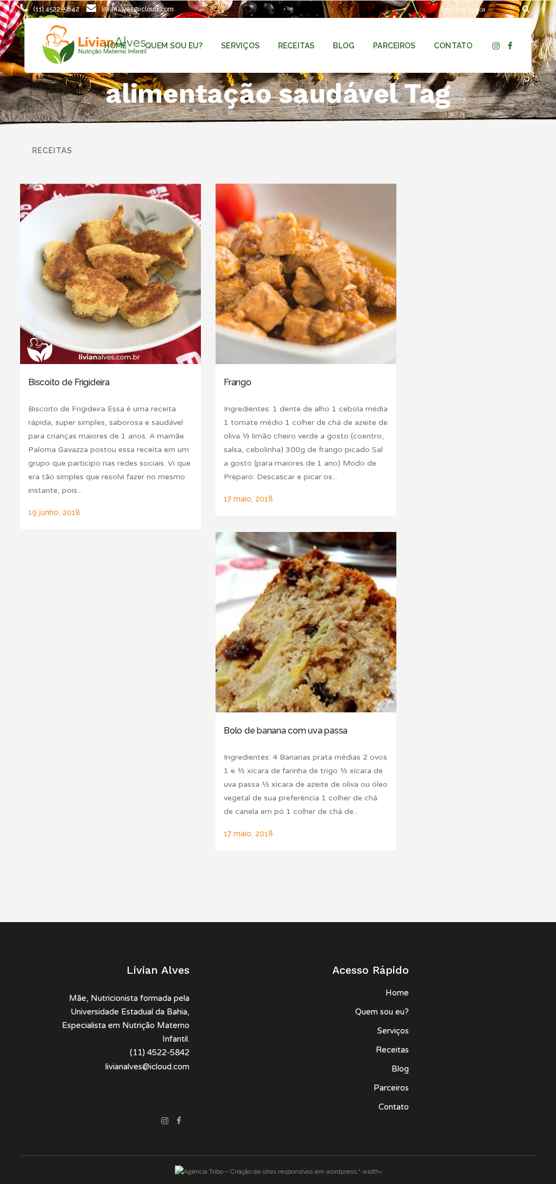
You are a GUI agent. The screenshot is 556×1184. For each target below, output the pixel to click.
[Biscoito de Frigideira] (110, 274)
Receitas (392, 1050)
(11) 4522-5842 (56, 9)
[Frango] (306, 274)
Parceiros (391, 1088)
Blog (400, 1069)
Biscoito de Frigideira (69, 382)
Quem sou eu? (382, 1012)
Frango (237, 382)
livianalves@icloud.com (138, 9)
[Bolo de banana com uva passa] (306, 622)
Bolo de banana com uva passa (286, 730)
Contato (393, 1107)
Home (397, 993)
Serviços (393, 1031)
